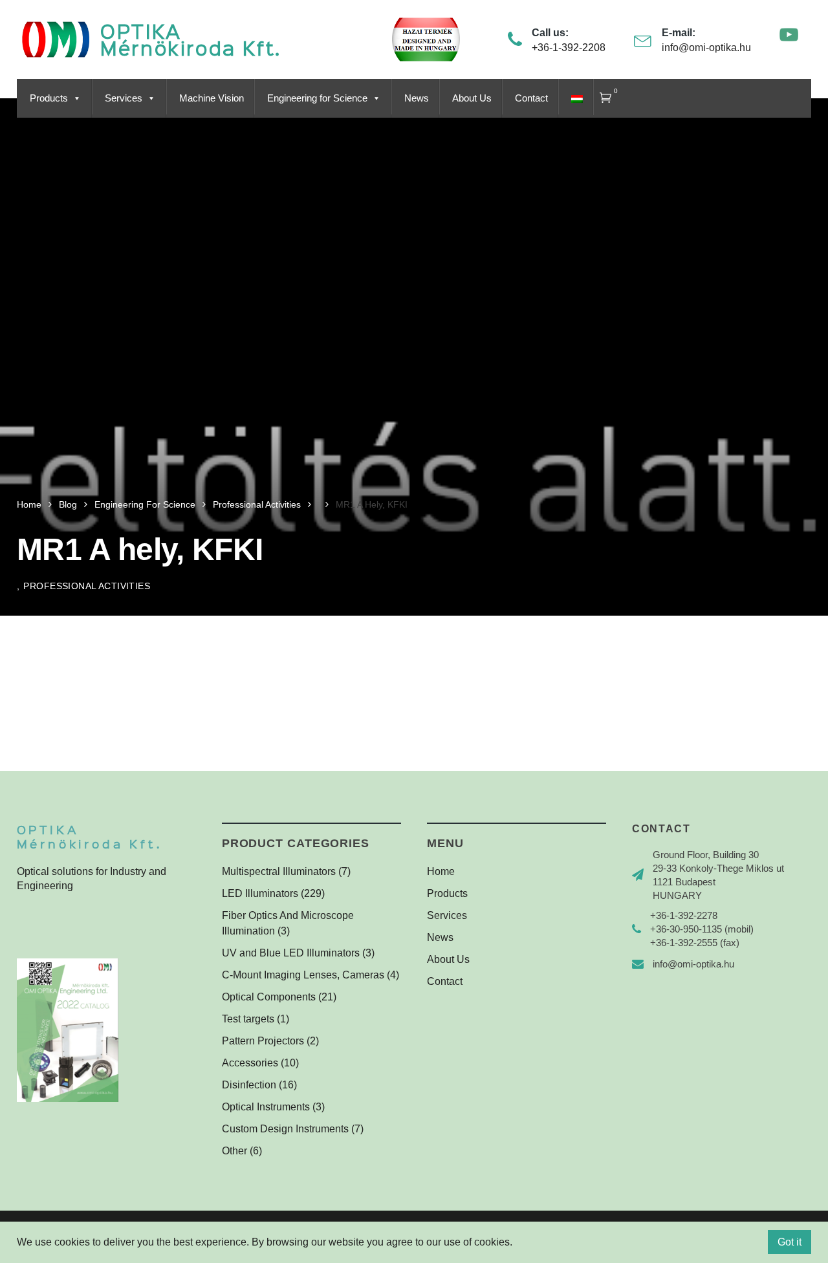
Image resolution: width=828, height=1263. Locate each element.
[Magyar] (575, 98)
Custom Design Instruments (285, 1128)
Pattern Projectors (263, 1040)
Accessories (250, 1062)
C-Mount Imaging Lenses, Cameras (303, 974)
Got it (789, 1241)
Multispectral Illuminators (279, 871)
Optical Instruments (266, 1106)
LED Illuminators (260, 893)
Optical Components (269, 996)
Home (441, 871)
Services (123, 98)
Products (49, 98)
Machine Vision (211, 98)
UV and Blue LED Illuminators (291, 952)
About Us (472, 98)
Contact (531, 98)
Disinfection (249, 1084)
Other (234, 1150)
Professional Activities (86, 586)
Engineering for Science (317, 98)
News (416, 98)
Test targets (248, 1018)
